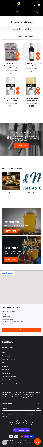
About (4, 352)
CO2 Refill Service (8, 363)
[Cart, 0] (38, 4)
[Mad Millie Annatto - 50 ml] (32, 52)
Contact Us (6, 356)
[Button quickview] (18, 54)
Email (5, 408)
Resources (6, 369)
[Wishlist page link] (29, 5)
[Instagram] (18, 422)
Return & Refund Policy (10, 383)
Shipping (5, 366)
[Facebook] (12, 422)
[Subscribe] (38, 408)
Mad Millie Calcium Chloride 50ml (11, 100)
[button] (3, 4)
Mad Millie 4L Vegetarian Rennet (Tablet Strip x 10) (11, 66)
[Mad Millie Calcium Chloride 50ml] (11, 86)
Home (14, 29)
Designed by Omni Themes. (23, 443)
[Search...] (37, 11)
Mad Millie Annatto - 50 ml (32, 65)
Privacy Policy (7, 380)
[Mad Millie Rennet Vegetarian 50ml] (32, 86)
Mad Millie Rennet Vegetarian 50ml (31, 100)
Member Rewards (8, 359)
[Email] (24, 422)
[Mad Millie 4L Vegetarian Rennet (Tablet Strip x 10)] (11, 52)
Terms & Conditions (9, 376)
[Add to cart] (18, 58)
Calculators (6, 373)
